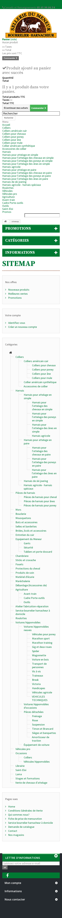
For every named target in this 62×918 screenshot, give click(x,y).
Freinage (37, 716)
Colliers (6, 127)
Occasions (21, 753)
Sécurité (28, 547)
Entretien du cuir (24, 535)
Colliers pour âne (11, 139)
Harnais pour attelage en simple (20, 154)
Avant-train (8, 200)
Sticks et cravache (25, 560)
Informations (20, 252)
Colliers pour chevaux (14, 133)
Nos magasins (16, 835)
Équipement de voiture (36, 745)
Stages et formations (27, 778)
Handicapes (38, 688)
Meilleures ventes (18, 293)
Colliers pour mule (12, 142)
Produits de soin (24, 572)
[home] (10, 352)
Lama (18, 774)
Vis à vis (36, 671)
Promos (6, 212)
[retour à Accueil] (5, 221)
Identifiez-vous (16, 323)
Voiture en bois (40, 659)
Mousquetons (23, 518)
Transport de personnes (39, 665)
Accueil (6, 124)
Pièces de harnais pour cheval (40, 497)
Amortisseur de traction (40, 738)
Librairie (20, 766)
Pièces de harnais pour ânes (39, 501)
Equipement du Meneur (28, 539)
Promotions (18, 228)
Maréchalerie (22, 581)
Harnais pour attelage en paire (19, 169)
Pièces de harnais (25, 493)
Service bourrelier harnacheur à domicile (30, 822)
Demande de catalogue (21, 826)
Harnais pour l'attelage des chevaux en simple (28, 157)
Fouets (19, 564)
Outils (5, 206)
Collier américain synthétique (18, 145)
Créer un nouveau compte (22, 327)
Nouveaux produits (18, 289)
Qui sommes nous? (18, 814)
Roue (35, 720)
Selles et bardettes (26, 526)
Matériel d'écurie (24, 577)
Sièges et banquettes (44, 733)
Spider (35, 651)
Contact (12, 831)
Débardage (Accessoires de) (31, 585)
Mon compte (13, 883)
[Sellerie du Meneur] (31, 24)
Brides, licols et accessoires (30, 530)
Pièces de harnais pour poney (40, 505)
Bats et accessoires (26, 522)
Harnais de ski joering (14, 182)
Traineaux (37, 675)
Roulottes (8, 188)
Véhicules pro (9, 194)
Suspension (38, 724)
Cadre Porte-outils (12, 203)
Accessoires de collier (14, 148)
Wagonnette (39, 655)
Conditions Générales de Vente (25, 810)
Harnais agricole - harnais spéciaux (21, 185)
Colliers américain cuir (14, 130)
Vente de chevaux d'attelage (31, 782)
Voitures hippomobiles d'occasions (36, 706)
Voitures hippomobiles (27, 622)
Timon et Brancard (42, 728)
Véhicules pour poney (44, 634)
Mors (18, 509)
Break (35, 679)
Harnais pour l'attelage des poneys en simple (27, 160)
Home (11, 806)
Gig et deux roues (42, 647)
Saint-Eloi (7, 209)
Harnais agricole (11, 166)
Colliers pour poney (13, 136)
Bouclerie (20, 514)
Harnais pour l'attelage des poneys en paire (26, 176)
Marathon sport (41, 638)
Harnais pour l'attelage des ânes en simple (26, 163)
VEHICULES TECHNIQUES (39, 698)
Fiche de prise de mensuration (25, 818)
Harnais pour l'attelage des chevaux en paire (27, 172)
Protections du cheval (27, 568)
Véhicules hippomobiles (37, 761)
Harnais (6, 151)
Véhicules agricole (42, 692)
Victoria (36, 684)
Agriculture (8, 197)
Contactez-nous (11, 4)
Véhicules (7, 191)
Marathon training (42, 642)
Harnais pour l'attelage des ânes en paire (25, 179)
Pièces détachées (33, 712)
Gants (27, 543)
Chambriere (21, 556)
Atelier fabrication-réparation (31, 606)
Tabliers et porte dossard (38, 551)
